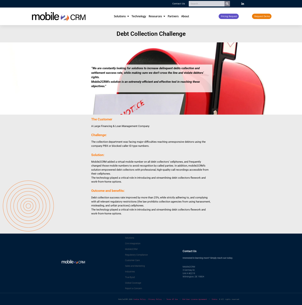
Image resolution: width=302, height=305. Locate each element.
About (185, 16)
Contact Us (189, 251)
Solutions (120, 16)
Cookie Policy (139, 299)
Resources (155, 16)
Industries (130, 271)
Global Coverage (133, 283)
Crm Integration (132, 243)
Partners (173, 16)
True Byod (130, 277)
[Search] (227, 3)
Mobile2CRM (131, 249)
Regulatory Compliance (136, 255)
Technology (138, 16)
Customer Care (132, 260)
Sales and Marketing (135, 266)
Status (215, 299)
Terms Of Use (172, 299)
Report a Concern (133, 288)
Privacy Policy (155, 299)
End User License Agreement (194, 299)
